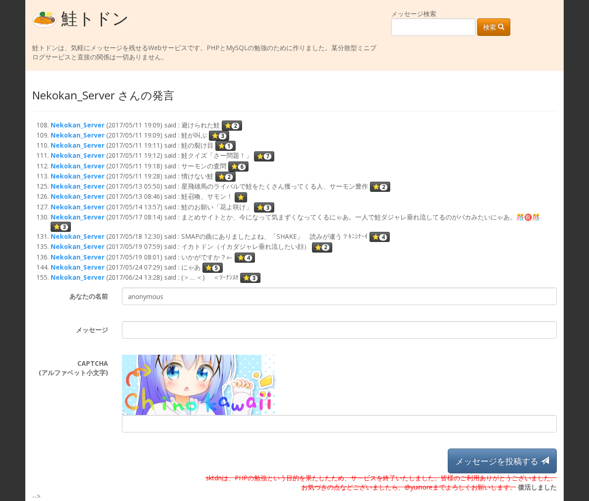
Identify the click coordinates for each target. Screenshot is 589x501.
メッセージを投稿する (498, 460)
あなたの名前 (88, 296)
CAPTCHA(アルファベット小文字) (73, 368)
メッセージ (92, 329)
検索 (490, 27)
